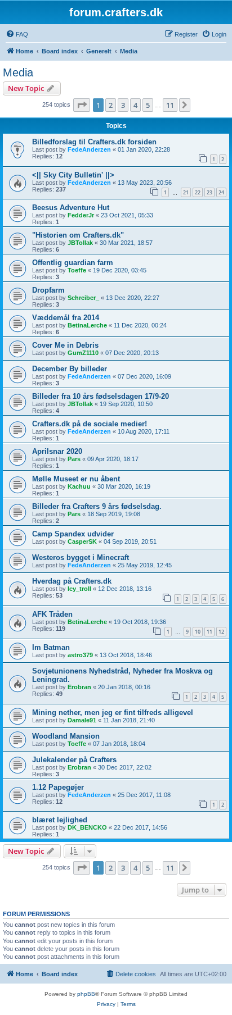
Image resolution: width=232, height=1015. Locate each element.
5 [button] (148, 105)
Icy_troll (79, 588)
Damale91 (82, 720)
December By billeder (69, 369)
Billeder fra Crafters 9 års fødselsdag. (97, 506)
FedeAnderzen (89, 149)
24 (221, 192)
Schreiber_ (83, 297)
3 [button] (123, 105)
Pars (74, 459)
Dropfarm (48, 290)
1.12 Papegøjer (58, 787)
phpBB (86, 994)
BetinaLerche (87, 325)
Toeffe (77, 270)
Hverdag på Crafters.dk (71, 581)
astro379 (80, 655)
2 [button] (111, 105)
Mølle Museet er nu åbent (76, 479)
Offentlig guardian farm (72, 262)
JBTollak (80, 242)
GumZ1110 (83, 352)
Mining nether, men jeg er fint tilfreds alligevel (112, 712)
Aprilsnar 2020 (57, 451)
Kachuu (79, 486)
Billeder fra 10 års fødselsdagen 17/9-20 (100, 396)
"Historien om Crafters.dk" (78, 235)
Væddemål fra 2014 (65, 317)
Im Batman (51, 647)
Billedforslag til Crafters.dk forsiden (94, 142)
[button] (81, 105)
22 (197, 192)
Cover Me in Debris (65, 345)
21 (186, 192)
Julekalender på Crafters (74, 759)
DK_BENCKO (87, 827)
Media (18, 72)
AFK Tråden (52, 614)
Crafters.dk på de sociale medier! (89, 424)
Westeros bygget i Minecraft (80, 557)
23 (209, 192)
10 (197, 631)
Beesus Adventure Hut (70, 207)
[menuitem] (17, 34)
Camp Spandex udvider (73, 534)
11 (209, 631)
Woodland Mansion (66, 736)
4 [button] (135, 105)
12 (221, 631)
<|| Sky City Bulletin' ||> (73, 175)
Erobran (79, 687)
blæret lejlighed (59, 820)
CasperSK (82, 541)
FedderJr (81, 215)
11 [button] (170, 105)
